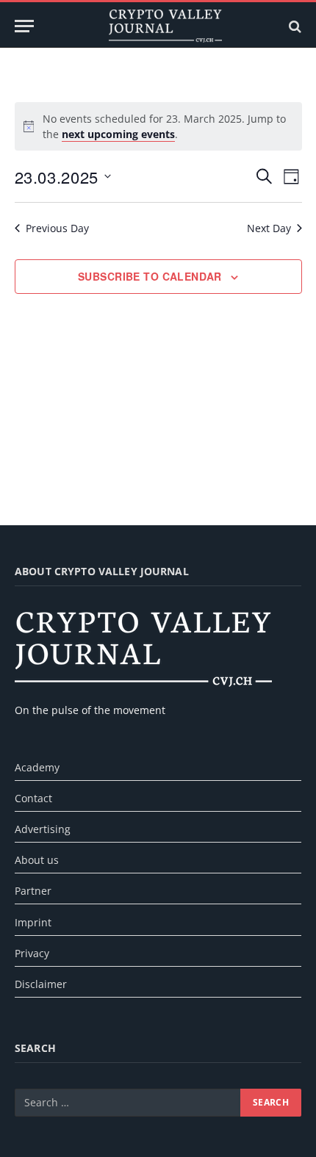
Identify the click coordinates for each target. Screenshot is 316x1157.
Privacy (32, 953)
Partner (33, 891)
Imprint (33, 922)
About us (37, 860)
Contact (33, 798)
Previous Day (57, 228)
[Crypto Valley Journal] (165, 26)
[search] (293, 26)
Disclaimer (41, 984)
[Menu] (24, 26)
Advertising (43, 829)
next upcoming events (118, 134)
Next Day (269, 228)
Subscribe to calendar (150, 276)
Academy (37, 767)
